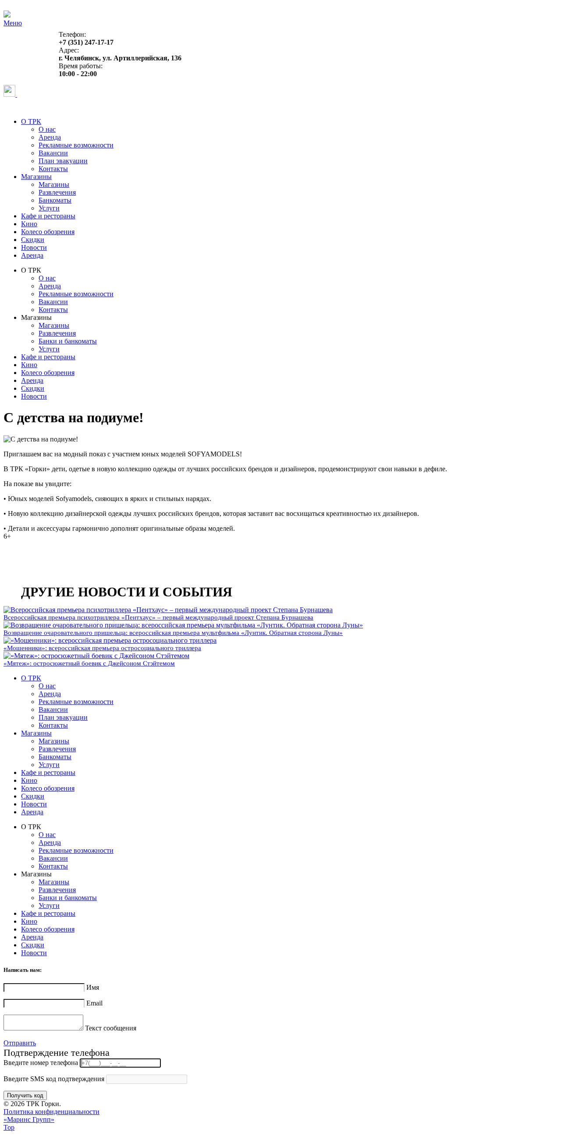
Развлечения (57, 192)
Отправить (20, 1043)
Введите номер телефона (41, 1062)
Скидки (32, 239)
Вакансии (53, 153)
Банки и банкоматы (68, 341)
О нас (47, 129)
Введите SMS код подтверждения (54, 1078)
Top (9, 1127)
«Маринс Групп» (29, 1119)
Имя (92, 987)
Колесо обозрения (48, 231)
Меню (13, 23)
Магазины (36, 176)
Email (94, 1003)
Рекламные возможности (76, 145)
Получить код (25, 1095)
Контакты (53, 168)
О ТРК (31, 121)
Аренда (50, 137)
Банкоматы (55, 200)
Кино (29, 224)
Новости (34, 247)
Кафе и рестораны (48, 216)
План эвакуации (63, 161)
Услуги (49, 208)
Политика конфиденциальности (51, 1111)
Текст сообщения (110, 1028)
